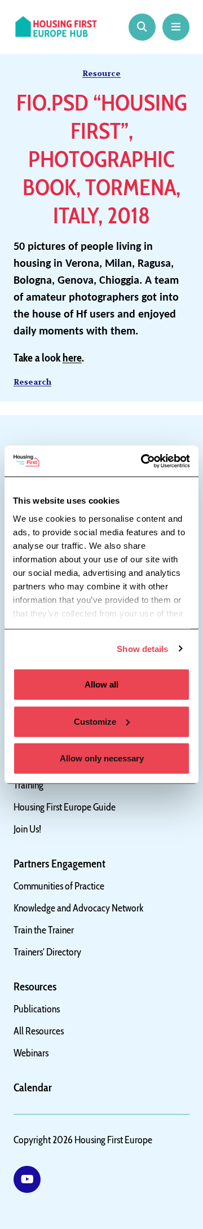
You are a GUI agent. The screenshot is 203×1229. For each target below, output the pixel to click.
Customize (95, 721)
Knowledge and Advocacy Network (79, 908)
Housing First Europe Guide (65, 807)
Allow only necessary (102, 758)
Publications (37, 1009)
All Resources (39, 1031)
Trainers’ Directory (47, 952)
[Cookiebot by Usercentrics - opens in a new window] (143, 460)
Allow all (101, 684)
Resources (35, 986)
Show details (142, 648)
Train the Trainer (44, 930)
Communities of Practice (59, 886)
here (72, 357)
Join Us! (27, 829)
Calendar (33, 1087)
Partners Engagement (59, 863)
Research (32, 382)
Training (28, 785)
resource (101, 73)
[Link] (27, 1179)
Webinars (31, 1053)
